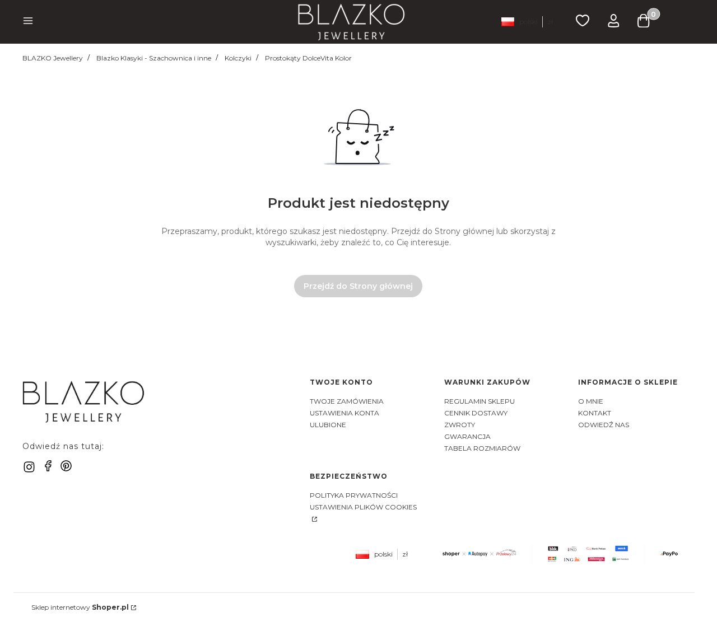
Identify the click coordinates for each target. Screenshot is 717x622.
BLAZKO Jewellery (52, 58)
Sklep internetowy (80, 607)
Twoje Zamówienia (347, 401)
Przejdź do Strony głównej (358, 286)
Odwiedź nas (603, 424)
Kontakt (594, 413)
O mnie (590, 401)
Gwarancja (467, 436)
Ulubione (328, 424)
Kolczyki (238, 58)
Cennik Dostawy (476, 413)
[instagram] (29, 467)
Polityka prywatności (354, 495)
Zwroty (459, 424)
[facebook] (48, 465)
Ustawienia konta (344, 413)
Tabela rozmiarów (482, 448)
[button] (28, 22)
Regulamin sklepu (479, 401)
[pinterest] (66, 465)
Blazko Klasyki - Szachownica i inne (153, 58)
